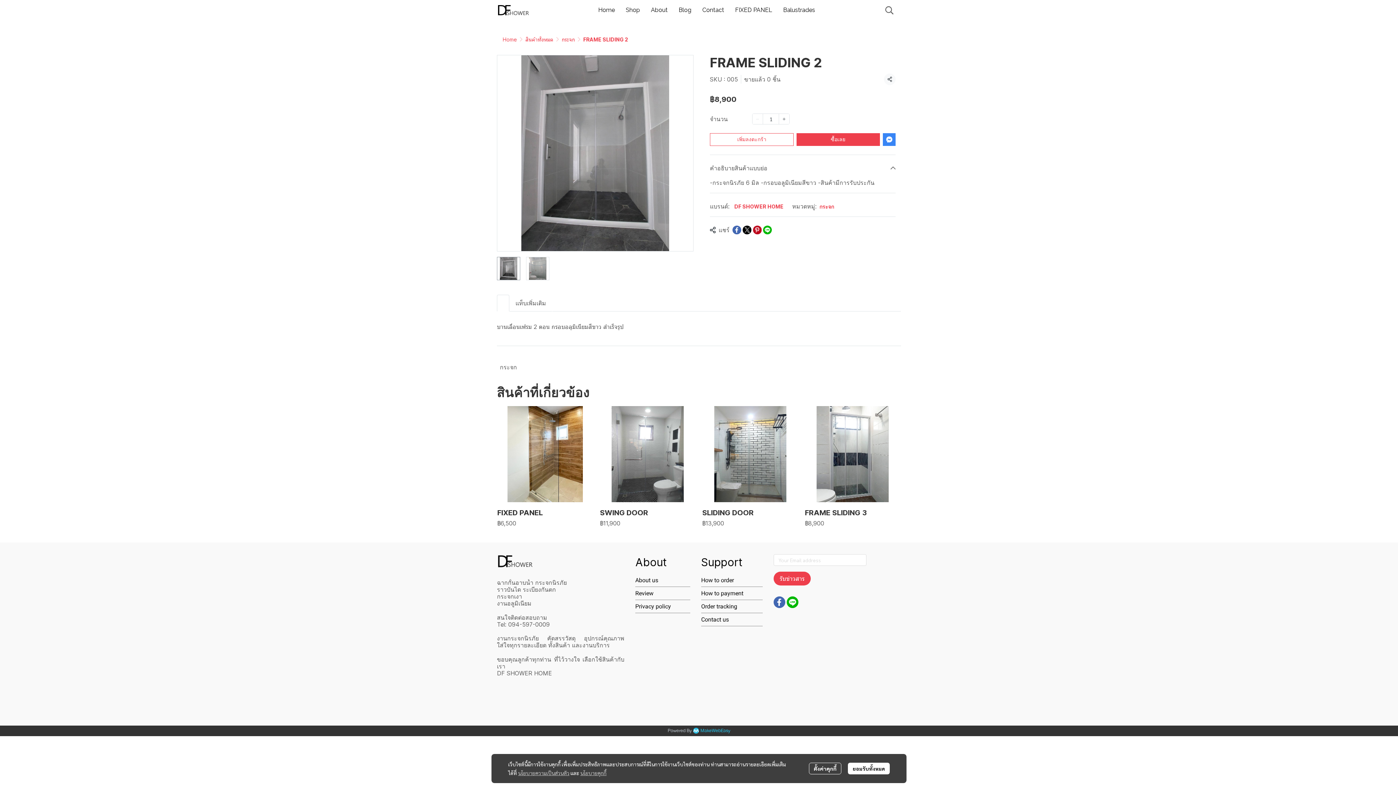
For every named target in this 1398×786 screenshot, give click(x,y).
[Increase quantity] (784, 119)
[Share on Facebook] (736, 230)
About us (646, 580)
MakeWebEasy (715, 731)
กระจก (568, 39)
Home (510, 39)
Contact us (715, 619)
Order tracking (719, 606)
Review (644, 593)
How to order (717, 580)
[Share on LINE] (767, 230)
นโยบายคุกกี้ (593, 773)
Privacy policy (653, 606)
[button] (889, 10)
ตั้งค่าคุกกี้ (825, 768)
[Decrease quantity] (758, 119)
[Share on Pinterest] (757, 230)
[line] (792, 602)
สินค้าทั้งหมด (539, 39)
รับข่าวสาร (792, 578)
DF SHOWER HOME (758, 206)
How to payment (722, 593)
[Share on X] (747, 230)
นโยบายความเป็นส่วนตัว (543, 773)
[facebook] (779, 602)
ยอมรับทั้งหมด (869, 768)
